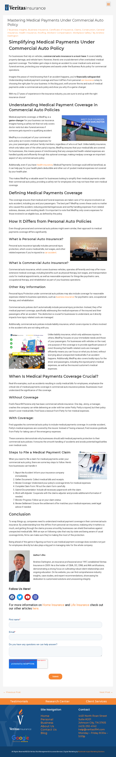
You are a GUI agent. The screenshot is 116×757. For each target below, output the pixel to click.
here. (36, 608)
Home (45, 716)
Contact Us (48, 729)
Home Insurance (53, 605)
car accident (50, 252)
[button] (108, 4)
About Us (48, 726)
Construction (88, 29)
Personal (47, 719)
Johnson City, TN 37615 (92, 722)
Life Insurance (80, 605)
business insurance (65, 297)
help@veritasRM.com (91, 729)
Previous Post (12, 692)
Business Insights (18, 29)
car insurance (87, 80)
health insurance (45, 165)
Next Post (106, 692)
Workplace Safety (82, 33)
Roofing (42, 33)
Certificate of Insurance (61, 29)
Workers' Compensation (59, 33)
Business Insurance (38, 29)
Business (47, 722)
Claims (77, 29)
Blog (44, 733)
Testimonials (19, 701)
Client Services (96, 701)
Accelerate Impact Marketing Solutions (91, 751)
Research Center (57, 701)
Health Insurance (28, 33)
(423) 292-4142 (87, 726)
